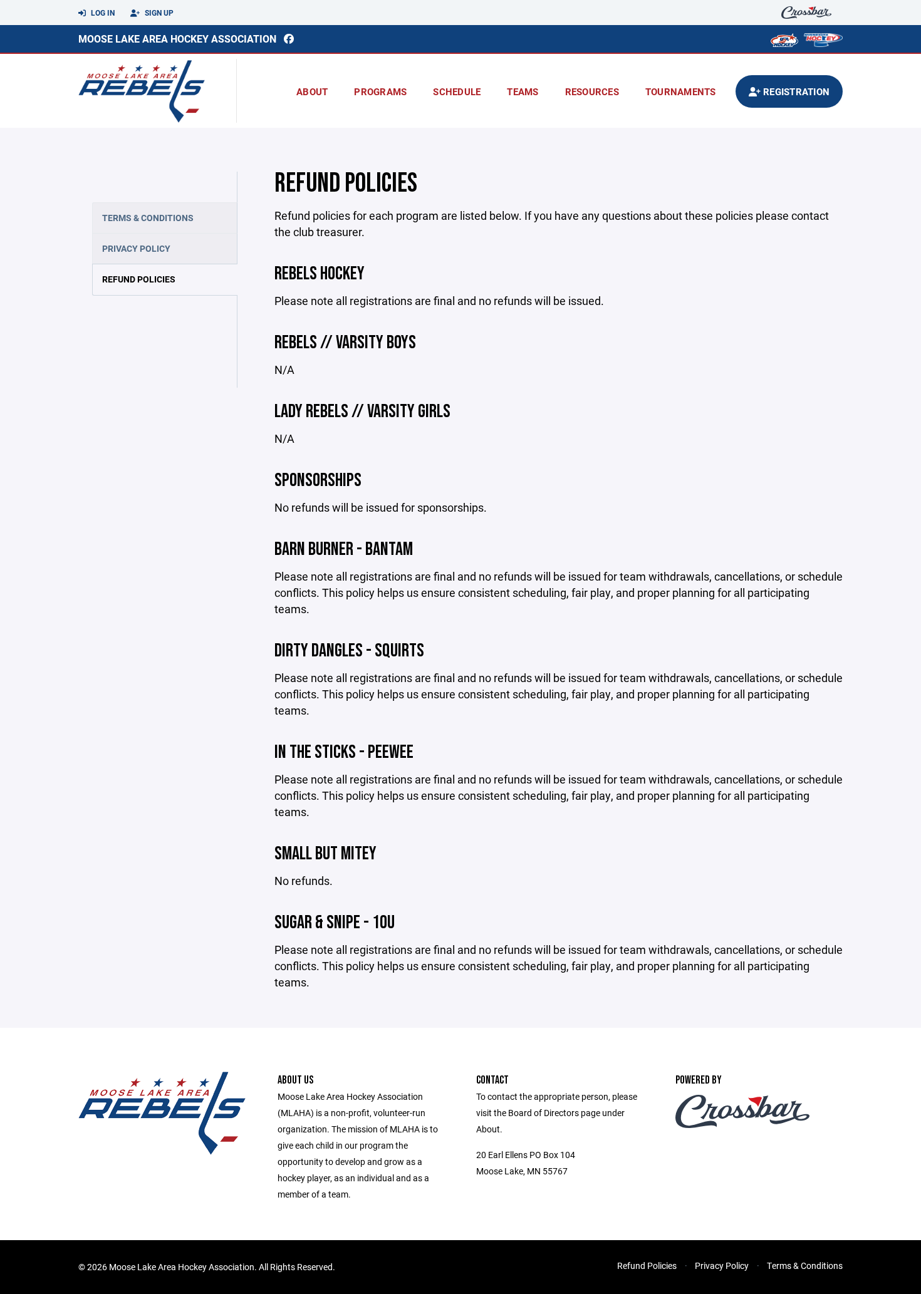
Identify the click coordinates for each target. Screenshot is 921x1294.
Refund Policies (138, 279)
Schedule (457, 91)
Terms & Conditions (148, 218)
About (312, 91)
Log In (102, 13)
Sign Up (158, 13)
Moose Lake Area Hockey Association (177, 38)
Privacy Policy (136, 248)
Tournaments (680, 91)
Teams (522, 91)
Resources (592, 91)
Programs (380, 91)
